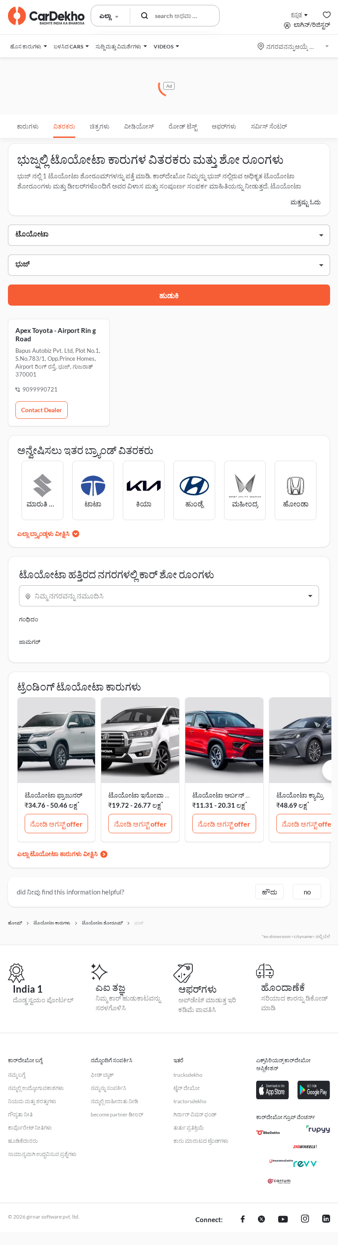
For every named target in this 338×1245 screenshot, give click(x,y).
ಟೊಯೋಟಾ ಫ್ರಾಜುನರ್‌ (53, 795)
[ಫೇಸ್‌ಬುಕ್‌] (243, 1219)
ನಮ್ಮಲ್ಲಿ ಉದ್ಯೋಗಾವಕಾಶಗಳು (36, 1088)
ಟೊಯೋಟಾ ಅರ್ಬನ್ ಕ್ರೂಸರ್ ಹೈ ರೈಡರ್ (240, 795)
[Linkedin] (326, 1219)
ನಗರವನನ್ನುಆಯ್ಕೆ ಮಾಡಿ (293, 46)
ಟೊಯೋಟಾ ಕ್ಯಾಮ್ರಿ (299, 795)
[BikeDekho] (268, 1133)
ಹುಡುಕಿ (169, 295)
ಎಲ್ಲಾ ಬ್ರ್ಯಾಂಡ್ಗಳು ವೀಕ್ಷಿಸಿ (43, 533)
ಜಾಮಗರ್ (29, 641)
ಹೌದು (269, 892)
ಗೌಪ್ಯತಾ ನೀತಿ (20, 1114)
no (307, 892)
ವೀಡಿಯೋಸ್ (139, 126)
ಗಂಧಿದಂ (28, 619)
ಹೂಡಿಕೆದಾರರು (23, 1141)
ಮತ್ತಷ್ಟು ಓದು (305, 202)
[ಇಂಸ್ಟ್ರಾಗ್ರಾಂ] (305, 1219)
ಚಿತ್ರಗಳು (100, 126)
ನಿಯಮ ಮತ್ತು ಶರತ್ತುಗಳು (32, 1101)
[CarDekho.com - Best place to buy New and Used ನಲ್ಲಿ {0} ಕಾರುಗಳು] (46, 16)
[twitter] (261, 1219)
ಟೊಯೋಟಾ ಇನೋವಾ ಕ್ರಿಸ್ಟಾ (142, 795)
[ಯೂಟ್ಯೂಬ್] (283, 1219)
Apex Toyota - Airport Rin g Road (55, 334)
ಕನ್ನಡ (296, 14)
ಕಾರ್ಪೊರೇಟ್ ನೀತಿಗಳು (30, 1127)
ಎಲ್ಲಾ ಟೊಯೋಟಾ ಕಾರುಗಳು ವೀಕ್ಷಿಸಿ (57, 853)
